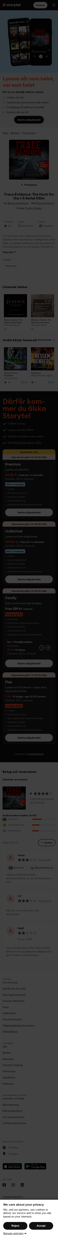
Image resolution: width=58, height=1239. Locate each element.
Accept (41, 1225)
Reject (15, 1225)
